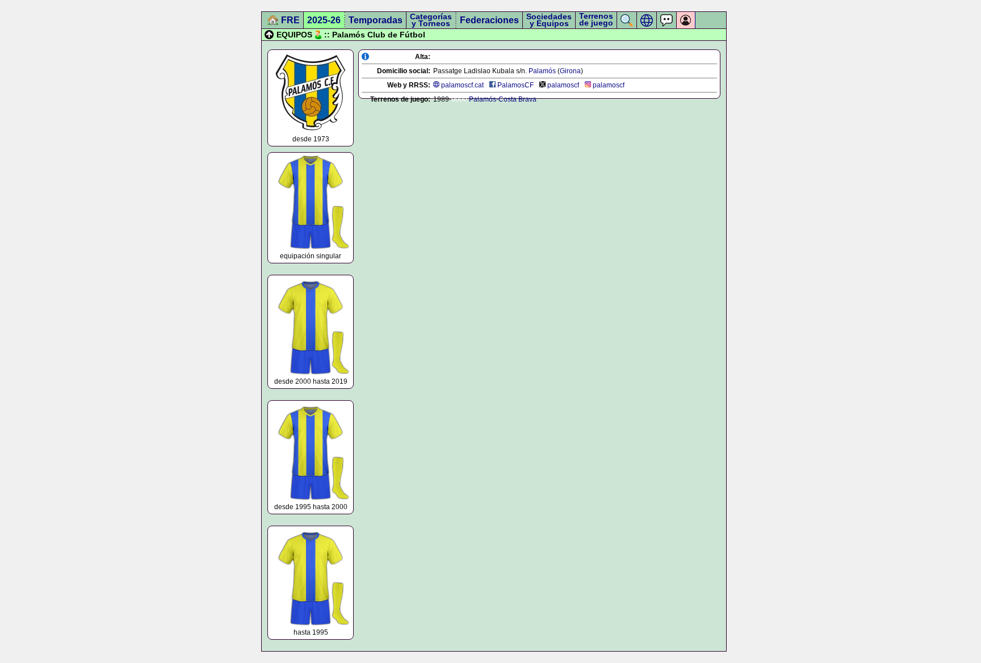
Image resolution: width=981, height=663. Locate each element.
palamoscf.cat (462, 85)
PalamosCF (515, 85)
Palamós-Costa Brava (502, 99)
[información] (365, 56)
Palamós (542, 71)
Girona (570, 71)
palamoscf (563, 85)
